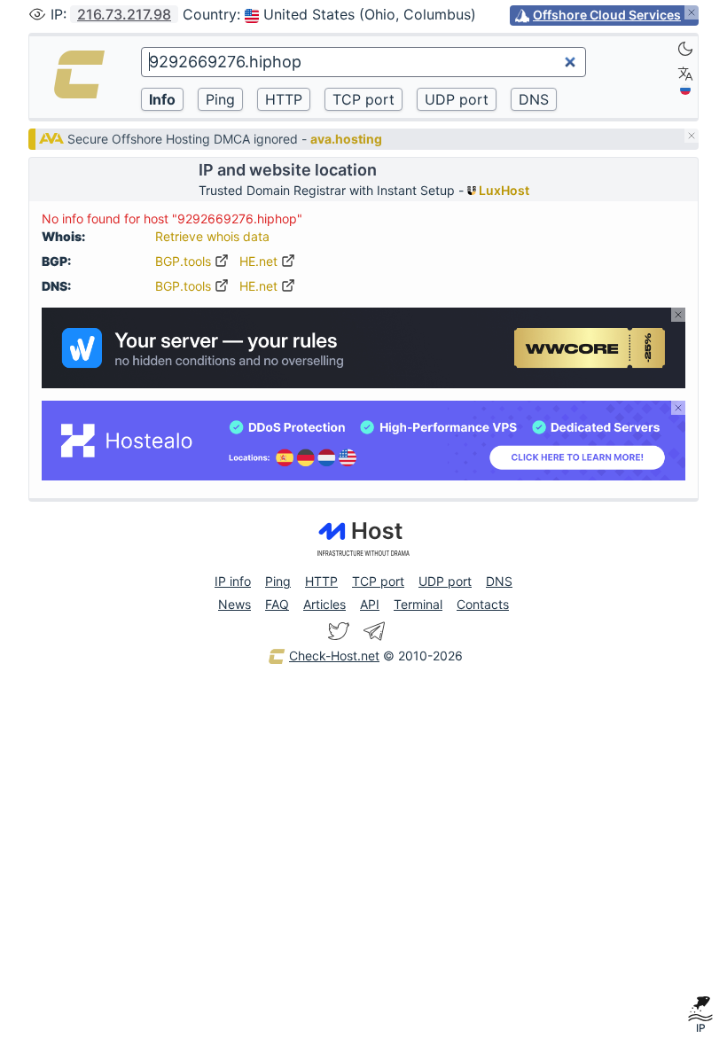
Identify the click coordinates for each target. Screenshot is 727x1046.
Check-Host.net (334, 655)
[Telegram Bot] (374, 631)
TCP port (378, 581)
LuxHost (502, 190)
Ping (278, 581)
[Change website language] (685, 73)
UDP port (445, 581)
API (369, 604)
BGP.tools (185, 261)
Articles (324, 604)
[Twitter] (338, 631)
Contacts (483, 604)
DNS (499, 581)
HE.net (260, 261)
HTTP (321, 581)
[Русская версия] (685, 89)
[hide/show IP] (37, 14)
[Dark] (685, 49)
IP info (233, 581)
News (234, 604)
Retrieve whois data (212, 236)
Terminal (418, 604)
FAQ (277, 604)
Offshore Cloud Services (607, 14)
